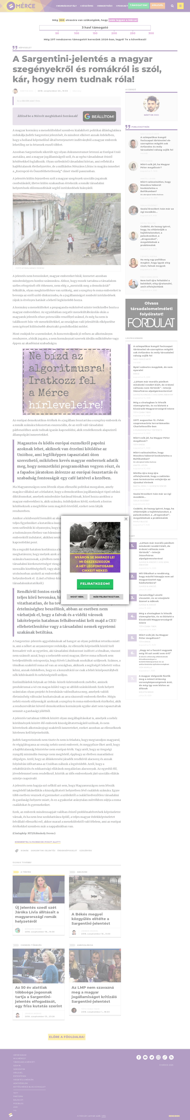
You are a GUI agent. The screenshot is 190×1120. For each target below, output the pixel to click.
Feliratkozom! (95, 583)
